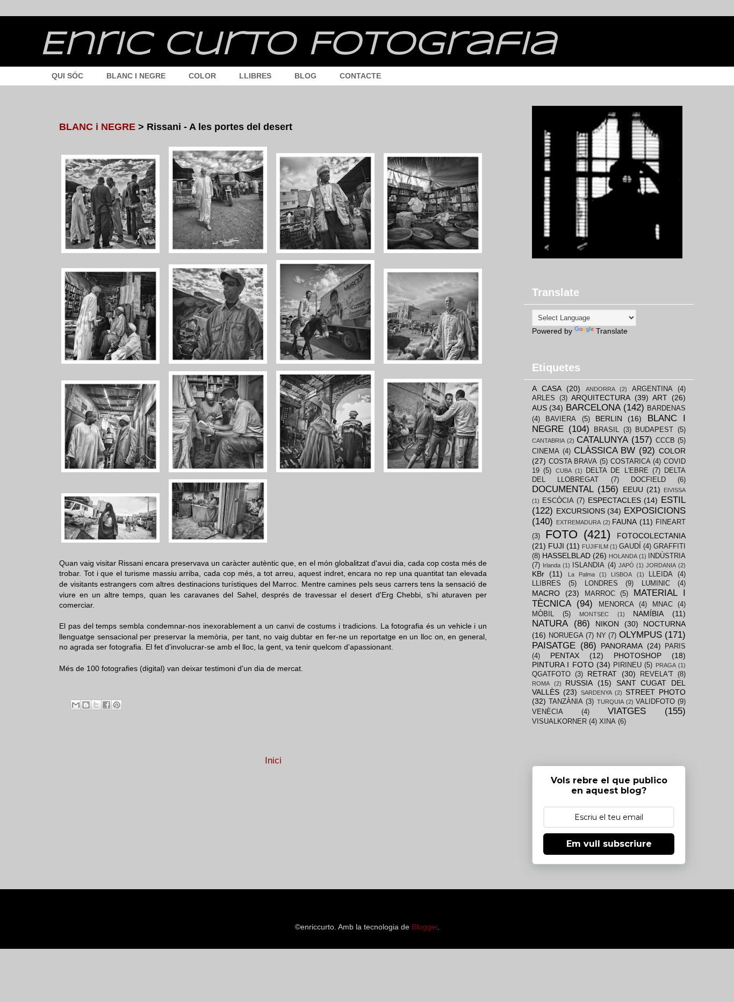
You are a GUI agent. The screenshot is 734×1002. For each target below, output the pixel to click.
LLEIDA (661, 574)
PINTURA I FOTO (563, 664)
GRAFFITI (669, 546)
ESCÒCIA (558, 500)
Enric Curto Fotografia (298, 44)
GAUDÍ (630, 546)
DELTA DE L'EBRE (617, 470)
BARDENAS (666, 408)
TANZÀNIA (566, 701)
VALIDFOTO (655, 701)
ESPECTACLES (614, 500)
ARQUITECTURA (600, 397)
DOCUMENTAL (563, 489)
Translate (612, 331)
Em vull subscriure (609, 844)
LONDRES (601, 583)
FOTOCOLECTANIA (651, 535)
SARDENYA (596, 692)
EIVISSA (675, 490)
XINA (607, 721)
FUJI (556, 546)
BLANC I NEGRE (135, 75)
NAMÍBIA (648, 613)
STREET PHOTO (655, 692)
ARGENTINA (652, 389)
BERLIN (608, 418)
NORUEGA (566, 635)
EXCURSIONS (580, 511)
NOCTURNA (664, 623)
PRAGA (666, 665)
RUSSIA (579, 683)
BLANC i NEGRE (97, 126)
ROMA (541, 683)
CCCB (665, 440)
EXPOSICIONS (655, 511)
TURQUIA (610, 701)
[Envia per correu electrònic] (75, 705)
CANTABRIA (548, 440)
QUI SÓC (67, 75)
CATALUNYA (602, 440)
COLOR (202, 75)
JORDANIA (661, 565)
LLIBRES (255, 75)
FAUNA (624, 521)
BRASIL (606, 430)
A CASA (547, 388)
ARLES (543, 398)
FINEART (671, 522)
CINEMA (545, 451)
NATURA (550, 623)
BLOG (305, 75)
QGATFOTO (551, 674)
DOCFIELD (648, 480)
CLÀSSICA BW (605, 450)
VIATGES (627, 711)
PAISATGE (553, 645)
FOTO (561, 534)
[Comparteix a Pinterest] (116, 705)
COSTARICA (630, 461)
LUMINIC (656, 583)
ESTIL (673, 500)
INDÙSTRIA (667, 556)
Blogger (424, 926)
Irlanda (551, 565)
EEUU (633, 489)
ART (659, 397)
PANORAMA (622, 645)
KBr (538, 574)
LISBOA (621, 574)
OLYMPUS (640, 635)
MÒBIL (543, 614)
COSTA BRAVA (573, 461)
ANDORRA (600, 389)
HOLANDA (623, 556)
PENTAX (564, 655)
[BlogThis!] (86, 705)
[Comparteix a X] (96, 705)
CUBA (564, 470)
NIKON (607, 623)
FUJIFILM (595, 546)
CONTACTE (360, 75)
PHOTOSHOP (637, 655)
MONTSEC (594, 614)
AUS (539, 407)
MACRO (546, 593)
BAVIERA (560, 419)
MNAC (662, 604)
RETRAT (602, 673)
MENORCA (616, 604)
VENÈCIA (547, 712)
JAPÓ (626, 565)
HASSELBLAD (566, 555)
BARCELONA (593, 407)
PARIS (675, 646)
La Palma (581, 574)
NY (601, 635)
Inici (273, 760)
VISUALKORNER (559, 721)
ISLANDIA (588, 565)
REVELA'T (656, 674)
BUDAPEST (654, 430)
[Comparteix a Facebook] (106, 705)
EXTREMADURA (578, 522)
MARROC (600, 593)
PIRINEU (627, 665)
